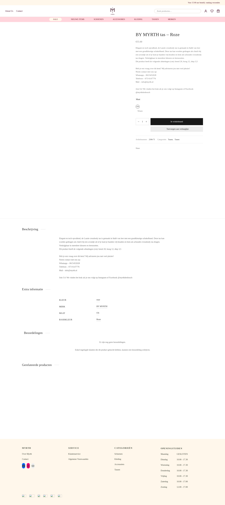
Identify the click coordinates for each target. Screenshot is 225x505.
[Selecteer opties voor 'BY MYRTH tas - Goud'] (106, 383)
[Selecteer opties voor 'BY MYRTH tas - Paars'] (198, 383)
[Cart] (218, 11)
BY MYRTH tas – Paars (182, 418)
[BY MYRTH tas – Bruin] (43, 394)
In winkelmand (177, 121)
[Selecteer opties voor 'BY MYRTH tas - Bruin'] (60, 383)
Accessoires (119, 19)
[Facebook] (6, 2)
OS (97, 313)
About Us (9, 11)
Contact (19, 11)
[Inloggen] (205, 11)
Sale (55, 19)
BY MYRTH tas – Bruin (43, 418)
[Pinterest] (151, 148)
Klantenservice (74, 454)
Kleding (138, 19)
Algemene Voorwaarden (78, 459)
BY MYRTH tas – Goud (89, 418)
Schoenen (99, 19)
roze (98, 300)
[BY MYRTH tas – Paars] (182, 394)
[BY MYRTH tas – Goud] (89, 394)
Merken (172, 19)
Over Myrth (27, 454)
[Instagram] (16, 2)
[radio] (138, 107)
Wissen (140, 111)
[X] (147, 148)
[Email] (11, 2)
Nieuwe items (77, 19)
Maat (138, 99)
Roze (98, 319)
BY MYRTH (101, 306)
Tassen (155, 19)
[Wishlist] (212, 11)
